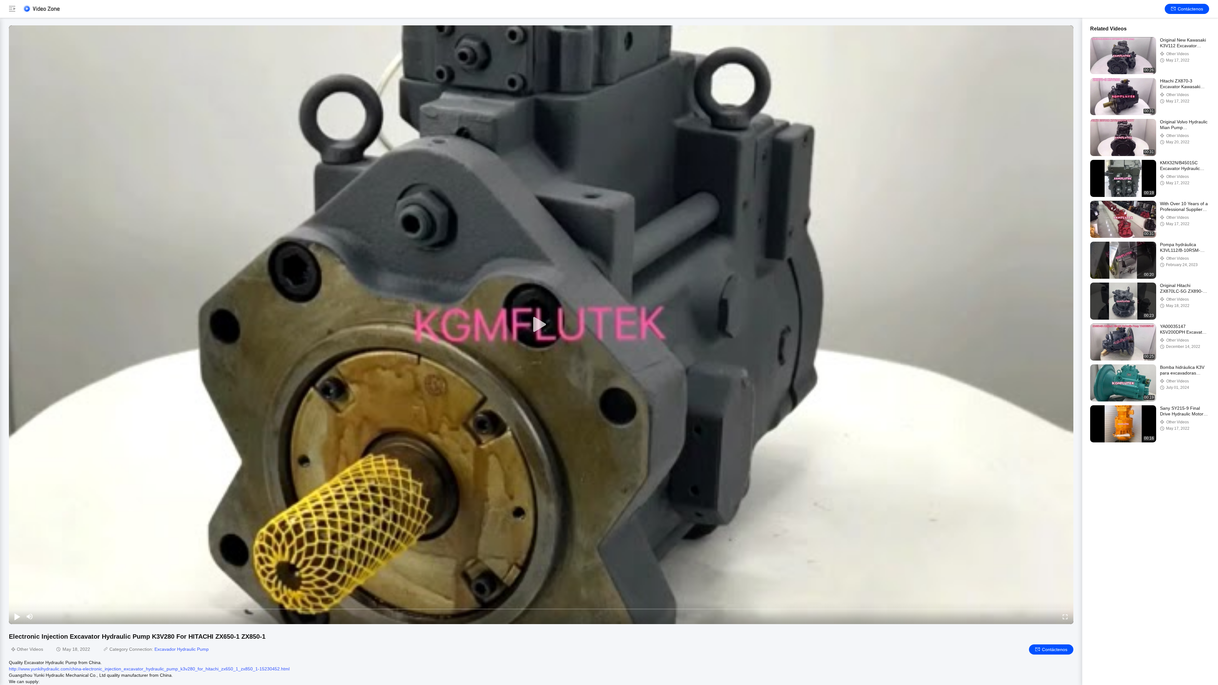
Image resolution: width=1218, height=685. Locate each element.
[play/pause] (17, 616)
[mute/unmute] (29, 616)
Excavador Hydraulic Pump (181, 649)
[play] (541, 325)
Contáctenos (1190, 8)
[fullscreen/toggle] (1065, 616)
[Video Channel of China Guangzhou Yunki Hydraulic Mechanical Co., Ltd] (41, 9)
